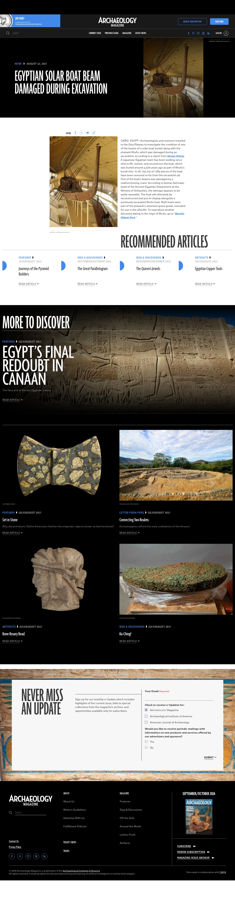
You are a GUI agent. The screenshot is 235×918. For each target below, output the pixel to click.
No (151, 748)
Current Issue (95, 33)
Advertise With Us (74, 818)
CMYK (222, 872)
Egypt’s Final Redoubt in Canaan (38, 366)
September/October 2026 (199, 794)
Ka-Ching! (125, 634)
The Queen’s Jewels (148, 269)
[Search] (7, 33)
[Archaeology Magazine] (30, 806)
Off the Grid (127, 818)
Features (125, 801)
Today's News (69, 842)
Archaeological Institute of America (171, 716)
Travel (66, 851)
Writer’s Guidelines (74, 810)
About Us (68, 801)
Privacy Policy (15, 847)
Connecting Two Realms (134, 520)
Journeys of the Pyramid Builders (34, 271)
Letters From (127, 835)
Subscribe (219, 21)
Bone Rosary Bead (13, 634)
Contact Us (14, 841)
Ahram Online (175, 156)
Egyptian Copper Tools (208, 269)
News (18, 63)
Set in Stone (10, 520)
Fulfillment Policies (74, 826)
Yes (152, 742)
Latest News (140, 33)
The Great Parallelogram (93, 269)
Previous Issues (111, 33)
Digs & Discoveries (131, 810)
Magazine (164, 710)
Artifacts (125, 843)
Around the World (130, 826)
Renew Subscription (192, 21)
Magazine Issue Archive (193, 857)
